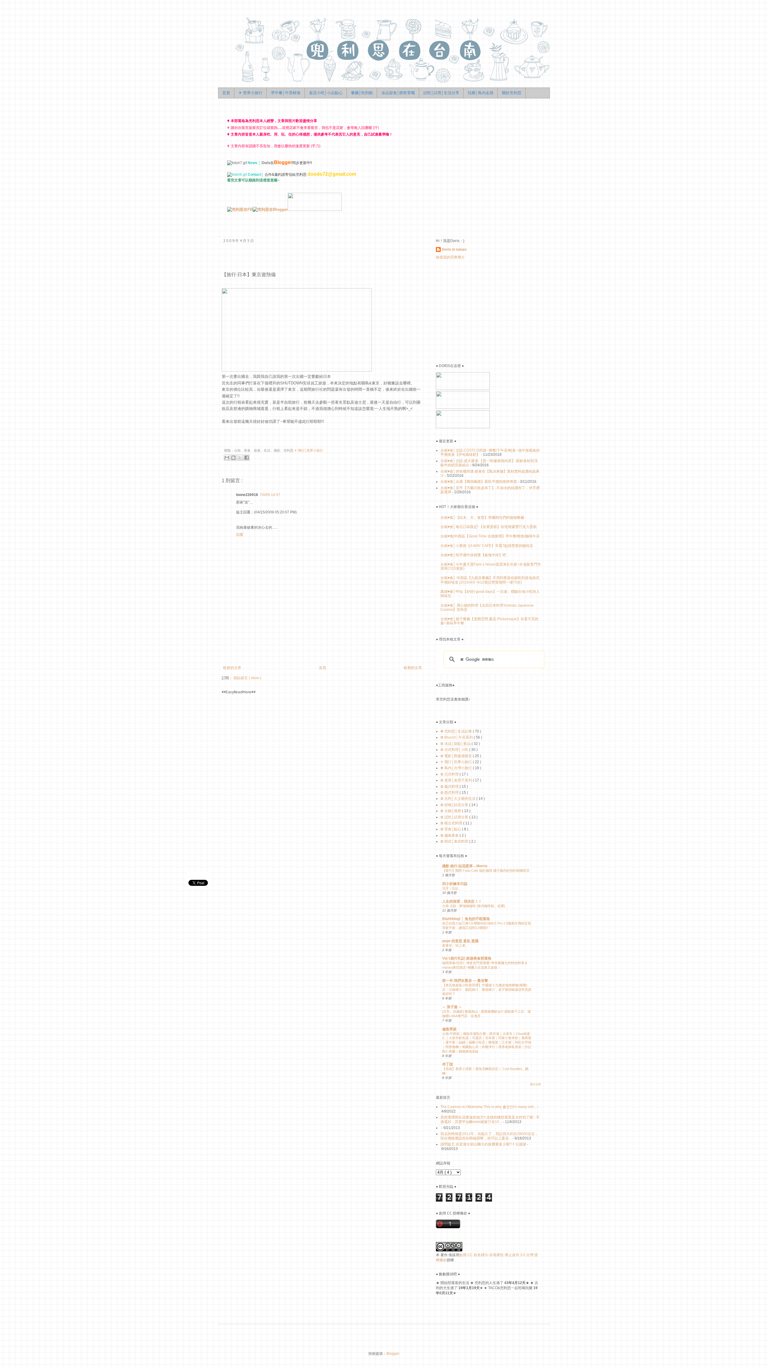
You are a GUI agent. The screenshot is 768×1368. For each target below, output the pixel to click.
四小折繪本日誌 (454, 884)
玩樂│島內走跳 (481, 93)
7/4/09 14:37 (270, 495)
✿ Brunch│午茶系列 (457, 737)
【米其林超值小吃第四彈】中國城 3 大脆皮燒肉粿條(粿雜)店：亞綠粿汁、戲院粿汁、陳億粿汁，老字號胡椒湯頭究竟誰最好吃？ (486, 989)
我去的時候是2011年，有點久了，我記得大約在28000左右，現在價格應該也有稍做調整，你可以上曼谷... (489, 1136)
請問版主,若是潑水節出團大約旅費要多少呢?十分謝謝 (483, 1144)
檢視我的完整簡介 (450, 257)
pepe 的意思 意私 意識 (460, 941)
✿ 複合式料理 (451, 823)
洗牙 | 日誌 (450, 888)
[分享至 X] (240, 458)
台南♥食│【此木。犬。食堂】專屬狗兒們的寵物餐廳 (482, 517)
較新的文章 (232, 668)
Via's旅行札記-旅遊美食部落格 (466, 958)
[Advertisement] (331, 643)
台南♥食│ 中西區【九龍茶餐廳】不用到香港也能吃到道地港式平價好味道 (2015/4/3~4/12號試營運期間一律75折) (489, 580)
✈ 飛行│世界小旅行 (308, 450)
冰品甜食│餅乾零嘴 (398, 93)
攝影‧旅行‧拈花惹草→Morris (465, 866)
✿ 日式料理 (450, 774)
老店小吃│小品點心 (326, 93)
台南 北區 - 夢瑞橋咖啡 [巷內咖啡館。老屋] (473, 906)
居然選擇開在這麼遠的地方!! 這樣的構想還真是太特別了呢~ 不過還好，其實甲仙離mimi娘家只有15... (490, 1119)
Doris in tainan (454, 249)
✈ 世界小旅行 (250, 93)
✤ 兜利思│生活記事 (456, 731)
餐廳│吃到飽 (362, 93)
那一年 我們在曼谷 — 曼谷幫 (465, 980)
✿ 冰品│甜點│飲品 (456, 744)
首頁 (226, 93)
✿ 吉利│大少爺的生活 (458, 798)
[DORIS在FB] (463, 389)
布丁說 (447, 1064)
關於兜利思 (511, 93)
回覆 (239, 535)
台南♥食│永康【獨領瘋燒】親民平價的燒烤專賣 (478, 481)
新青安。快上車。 (455, 945)
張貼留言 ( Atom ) (247, 678)
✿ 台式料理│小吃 (454, 750)
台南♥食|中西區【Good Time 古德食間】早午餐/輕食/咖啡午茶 (490, 536)
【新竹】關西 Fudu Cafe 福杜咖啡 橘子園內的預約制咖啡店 (486, 870)
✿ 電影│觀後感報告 (456, 756)
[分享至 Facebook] (247, 458)
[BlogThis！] (233, 458)
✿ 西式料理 (450, 792)
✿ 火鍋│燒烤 (451, 811)
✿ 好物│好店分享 (454, 805)
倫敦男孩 (449, 1029)
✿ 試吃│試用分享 (454, 817)
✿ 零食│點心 (451, 829)
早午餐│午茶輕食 (286, 93)
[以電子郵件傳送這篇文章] (227, 458)
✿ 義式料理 (450, 786)
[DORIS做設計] (315, 209)
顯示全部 (535, 1084)
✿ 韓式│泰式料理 (454, 841)
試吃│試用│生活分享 (441, 93)
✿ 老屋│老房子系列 (456, 780)
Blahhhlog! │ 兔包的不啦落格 (466, 919)
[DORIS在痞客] (463, 407)
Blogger (392, 1354)
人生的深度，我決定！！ (462, 901)
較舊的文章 (413, 668)
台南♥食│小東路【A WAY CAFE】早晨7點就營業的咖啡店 (486, 546)
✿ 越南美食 (450, 835)
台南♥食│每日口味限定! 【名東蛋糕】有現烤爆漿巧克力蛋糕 (488, 527)
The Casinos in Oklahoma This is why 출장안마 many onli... (488, 1107)
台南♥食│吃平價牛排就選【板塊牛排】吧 (473, 555)
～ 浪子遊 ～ (452, 1007)
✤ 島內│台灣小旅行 (456, 768)
